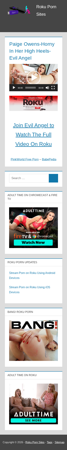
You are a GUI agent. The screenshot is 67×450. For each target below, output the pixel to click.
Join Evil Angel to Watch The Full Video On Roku (33, 134)
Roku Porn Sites (34, 442)
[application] (33, 77)
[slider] (31, 88)
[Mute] (47, 87)
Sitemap (59, 442)
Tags (49, 442)
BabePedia (49, 159)
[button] (33, 78)
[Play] (14, 87)
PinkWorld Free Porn (25, 159)
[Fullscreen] (53, 87)
